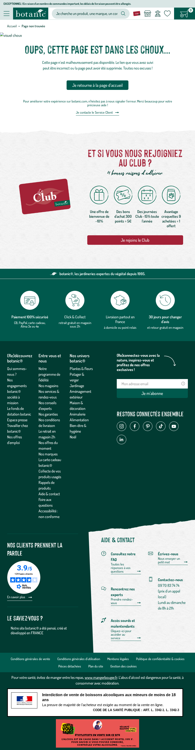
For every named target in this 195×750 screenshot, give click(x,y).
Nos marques (48, 454)
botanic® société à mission (14, 397)
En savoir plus (16, 597)
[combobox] (86, 14)
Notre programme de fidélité (49, 374)
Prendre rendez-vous (122, 601)
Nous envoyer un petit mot (169, 560)
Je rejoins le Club (135, 240)
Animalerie (77, 414)
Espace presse (17, 419)
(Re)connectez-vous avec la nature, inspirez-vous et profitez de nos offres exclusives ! (138, 362)
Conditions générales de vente (30, 659)
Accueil (12, 26)
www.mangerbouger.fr (101, 677)
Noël (73, 437)
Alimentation (79, 419)
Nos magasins (48, 385)
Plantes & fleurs (81, 368)
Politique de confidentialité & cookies (160, 659)
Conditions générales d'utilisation (78, 659)
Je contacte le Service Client (94, 112)
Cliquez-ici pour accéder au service (121, 634)
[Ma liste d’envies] (167, 13)
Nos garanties (48, 414)
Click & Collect (75, 317)
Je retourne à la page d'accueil (97, 85)
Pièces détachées (69, 666)
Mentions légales (118, 659)
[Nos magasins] (147, 13)
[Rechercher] (123, 13)
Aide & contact (49, 493)
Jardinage (77, 385)
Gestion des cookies (123, 666)
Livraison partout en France (120, 319)
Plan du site (95, 666)
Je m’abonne (152, 393)
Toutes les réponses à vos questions (121, 567)
